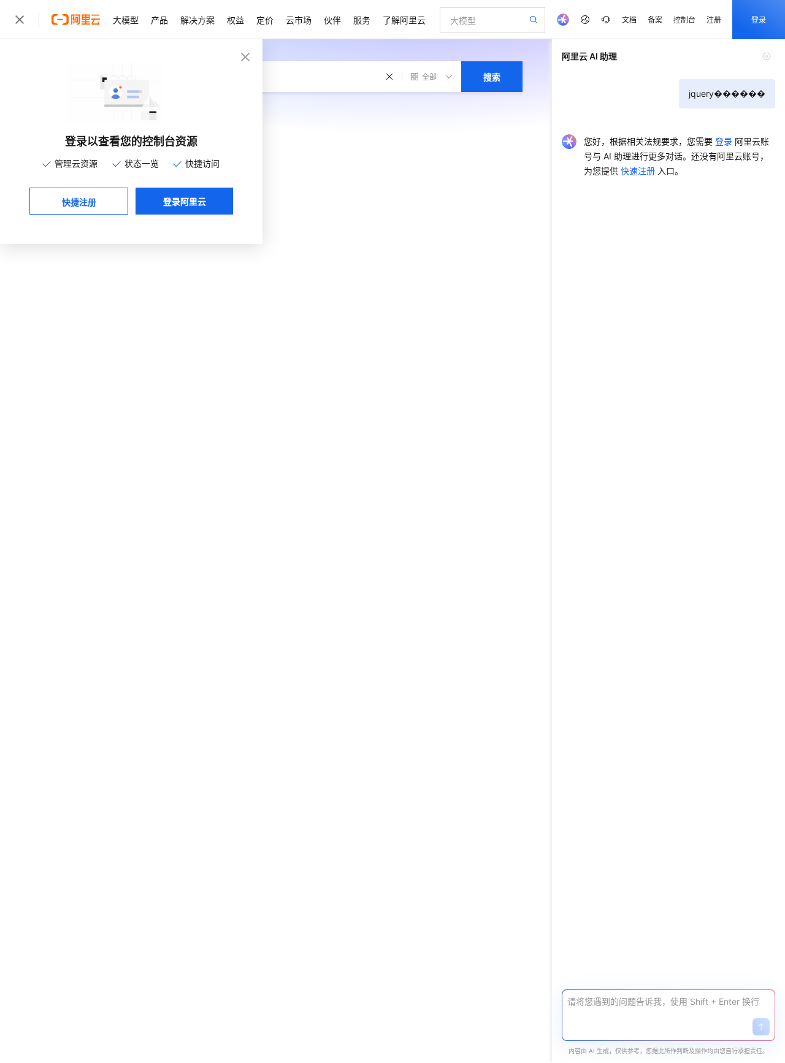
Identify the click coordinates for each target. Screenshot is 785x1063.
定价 (265, 19)
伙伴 (332, 19)
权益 (235, 19)
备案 (655, 19)
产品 (159, 19)
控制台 (684, 19)
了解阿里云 (404, 19)
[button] (761, 1026)
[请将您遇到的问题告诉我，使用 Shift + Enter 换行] (668, 1001)
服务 (361, 19)
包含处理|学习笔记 (94, 133)
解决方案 (197, 19)
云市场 (299, 19)
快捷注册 (79, 202)
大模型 (126, 19)
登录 (758, 19)
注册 (713, 19)
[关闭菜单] (19, 19)
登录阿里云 (184, 201)
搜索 (491, 76)
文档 (629, 19)
